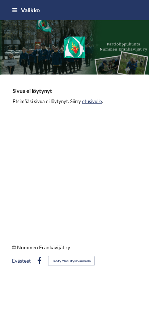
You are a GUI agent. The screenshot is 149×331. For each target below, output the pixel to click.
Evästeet (21, 260)
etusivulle (92, 101)
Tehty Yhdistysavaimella (71, 261)
